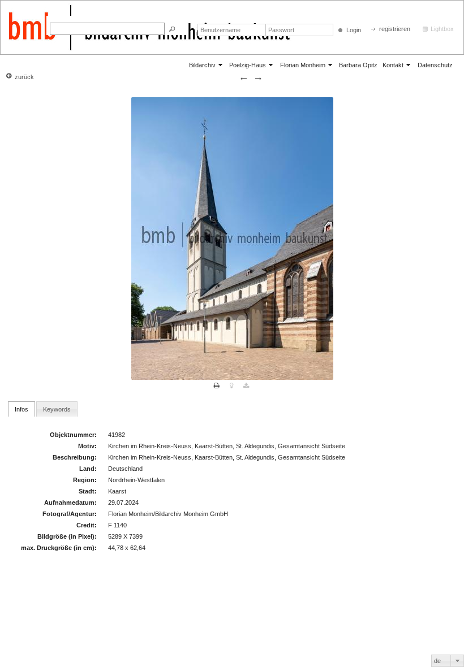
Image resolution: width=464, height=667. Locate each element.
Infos (21, 409)
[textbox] (107, 29)
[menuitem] (206, 64)
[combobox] (447, 661)
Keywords (57, 409)
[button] (172, 29)
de (437, 660)
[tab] (21, 408)
